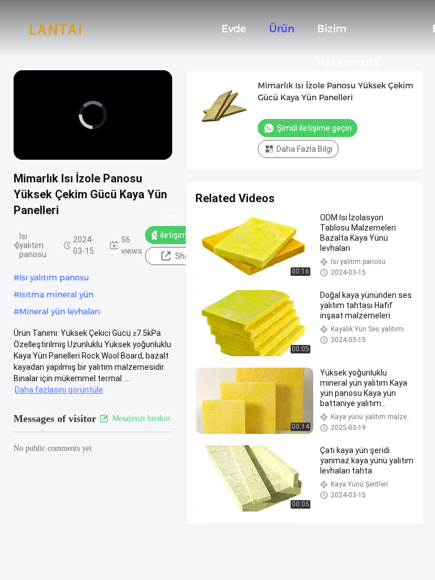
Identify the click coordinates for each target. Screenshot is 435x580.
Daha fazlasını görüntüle (59, 389)
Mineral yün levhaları (59, 311)
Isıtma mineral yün (56, 294)
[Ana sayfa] (55, 28)
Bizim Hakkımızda (348, 34)
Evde (233, 29)
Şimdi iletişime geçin (175, 235)
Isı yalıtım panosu (54, 277)
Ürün (282, 29)
